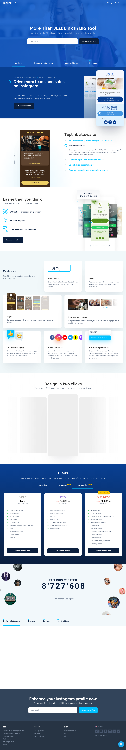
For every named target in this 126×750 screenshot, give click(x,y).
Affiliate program (8, 742)
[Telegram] (119, 731)
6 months (64, 485)
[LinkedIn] (110, 731)
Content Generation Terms (11, 733)
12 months (84, 485)
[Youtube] (97, 731)
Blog (65, 736)
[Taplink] (7, 2)
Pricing (109, 3)
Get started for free (89, 41)
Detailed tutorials (70, 731)
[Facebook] (106, 731)
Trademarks (7, 739)
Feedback (37, 733)
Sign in (117, 3)
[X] (115, 731)
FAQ (65, 733)
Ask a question (39, 731)
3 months (43, 485)
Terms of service (8, 736)
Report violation (39, 736)
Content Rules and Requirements (13, 731)
